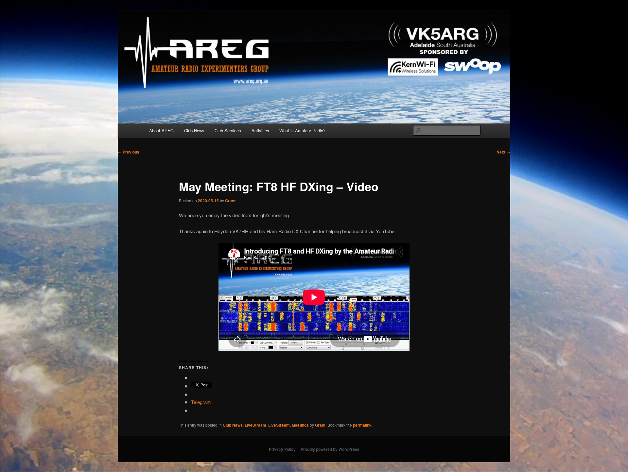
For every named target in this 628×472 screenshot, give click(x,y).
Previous (128, 152)
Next (503, 152)
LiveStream (255, 425)
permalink (362, 425)
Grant (230, 200)
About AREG (161, 130)
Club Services (228, 130)
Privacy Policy (282, 449)
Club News (194, 130)
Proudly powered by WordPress (330, 449)
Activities (260, 130)
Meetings (300, 425)
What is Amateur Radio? (302, 130)
